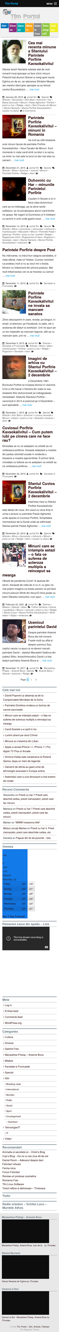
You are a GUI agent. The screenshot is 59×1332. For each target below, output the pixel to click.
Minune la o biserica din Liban (21, 741)
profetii (39, 234)
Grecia (52, 607)
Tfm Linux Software (13, 1184)
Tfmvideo (51, 1245)
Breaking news (13, 1084)
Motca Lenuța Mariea (15, 828)
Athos (14, 170)
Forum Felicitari (11, 1172)
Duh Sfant (30, 99)
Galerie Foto (37, 29)
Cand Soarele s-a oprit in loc (21, 729)
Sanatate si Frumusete (13, 345)
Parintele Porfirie (10, 173)
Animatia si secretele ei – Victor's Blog (23, 1152)
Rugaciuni (49, 237)
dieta (49, 345)
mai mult (34, 89)
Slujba (13, 615)
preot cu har (8, 105)
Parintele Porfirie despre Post (28, 249)
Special (21, 28)
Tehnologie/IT (46, 29)
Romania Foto (10, 1180)
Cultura (53, 28)
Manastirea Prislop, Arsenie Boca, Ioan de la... (23, 1245)
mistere (14, 418)
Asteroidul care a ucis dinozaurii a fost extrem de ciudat (29, 779)
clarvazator (17, 99)
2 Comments (29, 110)
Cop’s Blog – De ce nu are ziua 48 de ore (25, 1156)
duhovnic (41, 99)
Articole (6, 99)
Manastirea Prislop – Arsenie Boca (24, 1055)
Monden (10, 1094)
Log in (8, 1005)
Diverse (13, 28)
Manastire (23, 231)
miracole (29, 609)
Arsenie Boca (45, 670)
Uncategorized (13, 1116)
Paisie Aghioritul (37, 102)
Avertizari (12, 1121)
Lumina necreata (43, 415)
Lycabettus (9, 609)
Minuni (23, 102)
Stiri (4, 25)
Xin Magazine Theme (29, 1329)
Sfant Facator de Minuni (44, 105)
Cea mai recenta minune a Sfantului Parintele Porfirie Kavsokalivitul (42, 53)
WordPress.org (13, 1023)
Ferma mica (9, 1168)
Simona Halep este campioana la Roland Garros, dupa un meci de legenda (27, 759)
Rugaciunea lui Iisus (32, 237)
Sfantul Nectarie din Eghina (14, 1281)
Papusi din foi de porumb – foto (33, 838)
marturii (34, 170)
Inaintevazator (9, 231)
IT (7, 1133)
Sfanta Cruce (10, 612)
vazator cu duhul (10, 110)
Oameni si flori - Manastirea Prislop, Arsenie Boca (24, 1317)
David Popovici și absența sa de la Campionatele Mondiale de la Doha (23, 697)
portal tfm (32, 97)
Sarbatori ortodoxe (44, 418)
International (12, 1089)
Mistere (29, 28)
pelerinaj (6, 234)
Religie (20, 105)
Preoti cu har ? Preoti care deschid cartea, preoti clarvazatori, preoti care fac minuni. (28, 799)
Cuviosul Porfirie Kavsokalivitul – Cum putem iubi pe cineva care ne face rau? (27, 434)
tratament (22, 242)
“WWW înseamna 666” (27, 822)
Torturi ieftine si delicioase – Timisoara (23, 1188)
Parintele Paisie (47, 231)
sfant (27, 105)
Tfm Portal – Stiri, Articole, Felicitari (32, 1326)
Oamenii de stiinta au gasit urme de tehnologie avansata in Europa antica (24, 769)
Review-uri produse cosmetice (19, 1176)
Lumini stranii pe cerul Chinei (21, 735)
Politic (9, 1100)
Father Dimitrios (39, 607)
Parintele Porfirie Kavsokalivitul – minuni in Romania (42, 126)
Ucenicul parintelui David (42, 624)
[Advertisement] (26, 973)
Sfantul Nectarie (12, 108)
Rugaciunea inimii (11, 237)
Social (9, 1105)
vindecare (23, 615)
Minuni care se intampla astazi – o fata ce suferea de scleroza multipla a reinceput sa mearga (28, 560)
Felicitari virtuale (11, 1164)
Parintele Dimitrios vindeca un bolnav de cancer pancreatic (26, 707)
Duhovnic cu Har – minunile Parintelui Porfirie (41, 186)
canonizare (25, 228)
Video (24, 607)
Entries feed (11, 1011)
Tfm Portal (11, 3)
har (49, 99)
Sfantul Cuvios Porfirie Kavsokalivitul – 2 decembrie (42, 489)
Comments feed (13, 1017)
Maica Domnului (10, 102)
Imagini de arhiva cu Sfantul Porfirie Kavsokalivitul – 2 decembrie (42, 367)
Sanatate (6, 239)
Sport (9, 1111)
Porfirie (50, 102)
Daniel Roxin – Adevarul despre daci (22, 1160)
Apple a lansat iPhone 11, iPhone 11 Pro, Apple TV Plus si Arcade (27, 749)
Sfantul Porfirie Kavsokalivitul (36, 108)
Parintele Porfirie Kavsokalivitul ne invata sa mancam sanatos (40, 303)
